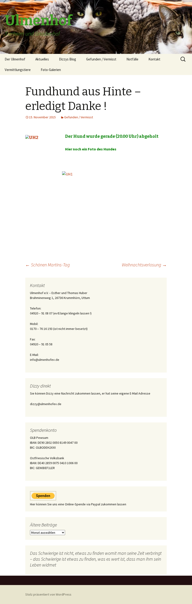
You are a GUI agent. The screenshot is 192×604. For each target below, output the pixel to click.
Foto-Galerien (51, 69)
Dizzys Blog (67, 59)
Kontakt (154, 59)
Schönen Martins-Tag (47, 265)
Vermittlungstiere (18, 69)
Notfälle (132, 59)
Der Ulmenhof (15, 59)
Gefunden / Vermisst (101, 59)
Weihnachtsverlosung (144, 265)
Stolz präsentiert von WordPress (48, 594)
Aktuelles (42, 59)
